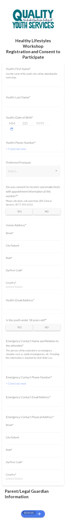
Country (11, 282)
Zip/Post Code (14, 270)
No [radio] (47, 211)
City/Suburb (12, 245)
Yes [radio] (19, 211)
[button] (11, 129)
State (9, 258)
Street (10, 233)
